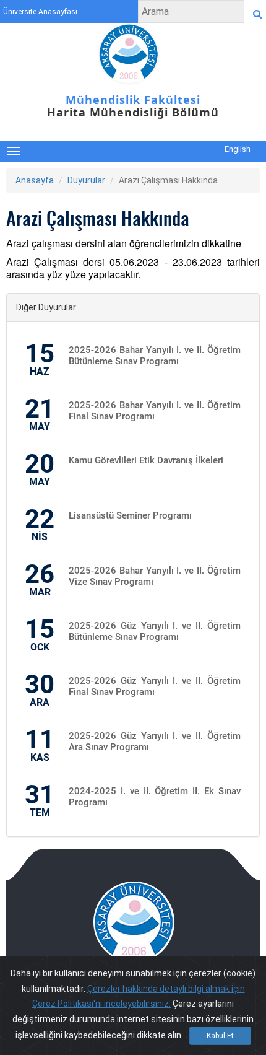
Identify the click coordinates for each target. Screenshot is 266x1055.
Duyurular (86, 180)
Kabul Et (220, 1035)
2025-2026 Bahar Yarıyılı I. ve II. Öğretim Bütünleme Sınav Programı (155, 355)
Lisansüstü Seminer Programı (130, 515)
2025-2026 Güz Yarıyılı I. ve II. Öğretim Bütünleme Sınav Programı (155, 631)
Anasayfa (34, 180)
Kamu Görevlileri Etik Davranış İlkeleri (146, 460)
